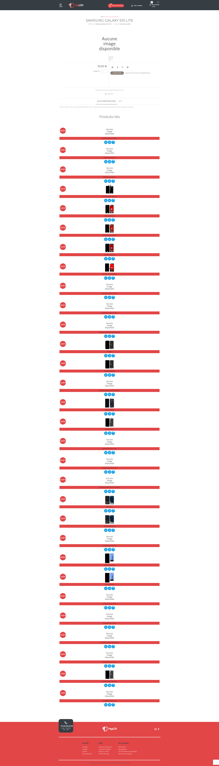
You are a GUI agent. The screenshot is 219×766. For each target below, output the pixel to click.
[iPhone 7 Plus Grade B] (109, 228)
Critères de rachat (104, 754)
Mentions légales (125, 763)
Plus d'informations (106, 101)
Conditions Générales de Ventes (113, 763)
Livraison (84, 749)
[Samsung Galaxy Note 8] (109, 131)
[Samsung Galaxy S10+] (109, 597)
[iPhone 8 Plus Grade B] (109, 267)
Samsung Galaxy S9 (109, 157)
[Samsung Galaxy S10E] (109, 655)
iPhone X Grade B (109, 371)
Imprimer (110, 94)
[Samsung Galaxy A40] (109, 694)
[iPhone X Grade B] (109, 364)
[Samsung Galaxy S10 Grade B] (109, 635)
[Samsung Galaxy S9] (109, 151)
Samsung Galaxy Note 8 (109, 138)
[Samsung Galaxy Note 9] (109, 461)
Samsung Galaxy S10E (109, 662)
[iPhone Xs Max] (109, 422)
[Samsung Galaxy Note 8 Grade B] (109, 383)
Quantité (96, 71)
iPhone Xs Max (109, 429)
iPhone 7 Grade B (109, 216)
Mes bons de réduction (125, 754)
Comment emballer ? (105, 749)
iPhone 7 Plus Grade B (109, 235)
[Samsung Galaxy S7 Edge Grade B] (109, 325)
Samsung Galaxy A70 (109, 545)
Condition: (116, 24)
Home (102, 16)
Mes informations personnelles (127, 751)
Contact (84, 751)
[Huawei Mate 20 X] (109, 558)
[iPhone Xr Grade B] (109, 519)
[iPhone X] (109, 345)
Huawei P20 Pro (109, 410)
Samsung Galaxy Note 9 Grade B (109, 487)
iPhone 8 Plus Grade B (109, 274)
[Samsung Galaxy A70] (109, 539)
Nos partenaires (87, 754)
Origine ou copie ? (104, 751)
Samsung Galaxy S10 (109, 623)
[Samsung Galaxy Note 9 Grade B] (109, 480)
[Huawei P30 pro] (109, 577)
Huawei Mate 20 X (109, 565)
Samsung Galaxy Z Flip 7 (109, 293)
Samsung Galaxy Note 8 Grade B (109, 390)
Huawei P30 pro (109, 584)
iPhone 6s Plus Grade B (109, 196)
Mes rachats (122, 747)
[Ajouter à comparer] (109, 142)
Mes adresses (122, 749)
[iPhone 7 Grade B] (109, 209)
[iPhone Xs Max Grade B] (109, 674)
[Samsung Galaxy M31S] (109, 442)
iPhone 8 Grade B (109, 255)
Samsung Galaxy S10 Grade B (109, 642)
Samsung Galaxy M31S (109, 448)
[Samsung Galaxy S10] (109, 616)
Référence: (91, 24)
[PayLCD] (76, 5)
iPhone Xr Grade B (109, 526)
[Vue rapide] (106, 142)
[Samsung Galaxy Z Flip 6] (109, 306)
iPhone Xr (109, 507)
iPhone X (109, 351)
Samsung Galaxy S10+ (109, 604)
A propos (85, 747)
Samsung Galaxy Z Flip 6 (109, 313)
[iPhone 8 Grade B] (109, 248)
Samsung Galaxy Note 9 (109, 468)
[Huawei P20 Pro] (109, 403)
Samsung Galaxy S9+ (109, 177)
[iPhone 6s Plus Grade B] (109, 189)
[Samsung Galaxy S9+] (109, 170)
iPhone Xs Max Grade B (109, 681)
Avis (120, 101)
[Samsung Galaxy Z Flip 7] (109, 286)
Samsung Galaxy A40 (109, 701)
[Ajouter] (113, 142)
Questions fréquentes (105, 747)
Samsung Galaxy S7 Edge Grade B (109, 332)
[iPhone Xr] (109, 500)
